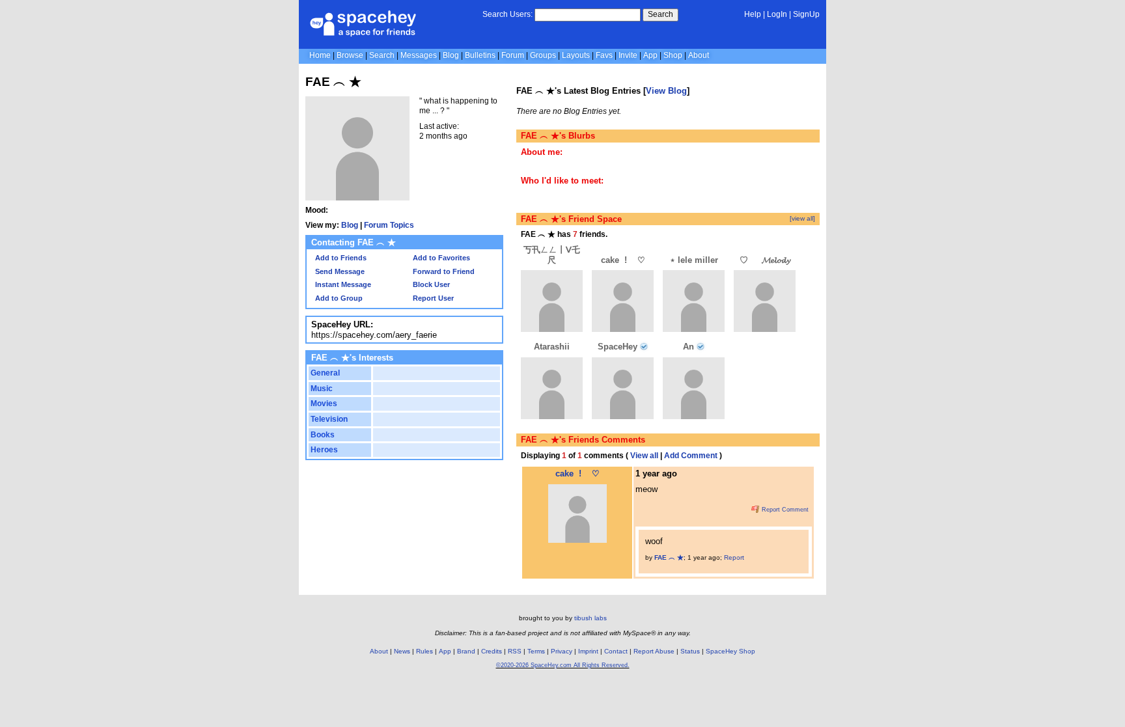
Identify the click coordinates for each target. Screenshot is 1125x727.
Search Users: (507, 14)
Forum (512, 55)
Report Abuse (653, 651)
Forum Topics (389, 225)
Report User (432, 298)
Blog (451, 55)
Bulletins (480, 55)
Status (690, 651)
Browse (350, 55)
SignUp (806, 14)
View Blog (666, 91)
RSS (514, 651)
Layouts (576, 55)
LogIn (777, 14)
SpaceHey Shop (730, 651)
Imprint (588, 651)
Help (752, 14)
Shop (672, 55)
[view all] (802, 218)
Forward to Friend (443, 271)
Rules (424, 651)
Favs (604, 55)
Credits (491, 651)
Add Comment (690, 455)
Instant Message (342, 284)
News (402, 651)
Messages (418, 55)
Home (320, 55)
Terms (536, 651)
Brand (466, 651)
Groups (543, 55)
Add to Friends (340, 258)
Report (734, 557)
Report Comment (784, 509)
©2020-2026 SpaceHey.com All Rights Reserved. (563, 665)
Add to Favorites (440, 258)
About (698, 55)
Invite (627, 55)
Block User (430, 284)
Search (660, 14)
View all (644, 455)
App (650, 55)
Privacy (561, 651)
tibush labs (590, 618)
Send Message (339, 271)
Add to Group (338, 298)
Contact (616, 651)
